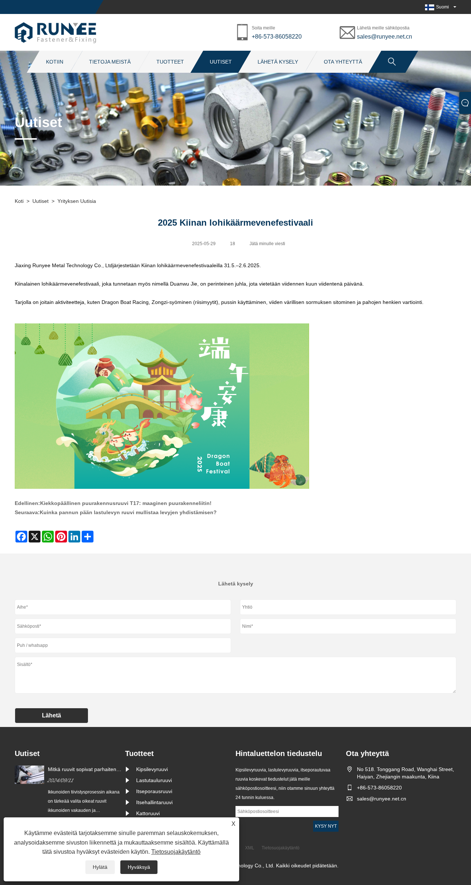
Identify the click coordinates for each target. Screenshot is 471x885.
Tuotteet (170, 62)
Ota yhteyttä (343, 62)
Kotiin (54, 62)
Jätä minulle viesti (267, 243)
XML (249, 847)
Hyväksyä (139, 867)
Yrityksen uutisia (76, 201)
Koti (19, 201)
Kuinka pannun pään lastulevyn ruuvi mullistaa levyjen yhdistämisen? (128, 512)
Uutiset (221, 62)
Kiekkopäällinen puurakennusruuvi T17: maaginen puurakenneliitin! (126, 503)
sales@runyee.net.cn (384, 36)
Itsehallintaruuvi (154, 802)
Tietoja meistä (110, 62)
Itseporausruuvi (154, 791)
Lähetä (51, 715)
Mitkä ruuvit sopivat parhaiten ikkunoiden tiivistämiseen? (82, 769)
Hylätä (100, 867)
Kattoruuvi (148, 813)
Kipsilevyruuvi (152, 769)
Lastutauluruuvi (154, 780)
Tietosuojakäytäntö (176, 852)
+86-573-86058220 (277, 36)
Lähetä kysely (278, 62)
